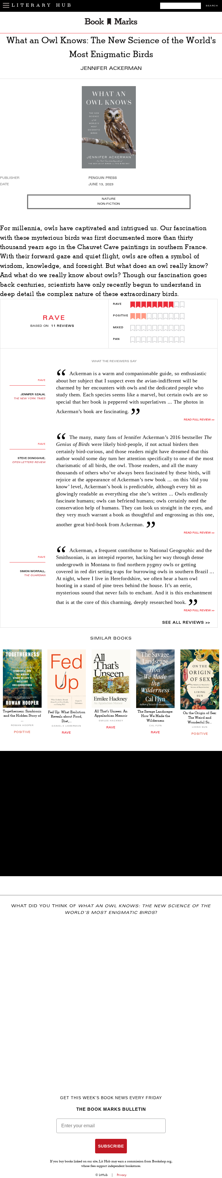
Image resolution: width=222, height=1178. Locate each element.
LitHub (103, 1174)
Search (212, 6)
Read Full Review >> (199, 533)
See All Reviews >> (186, 623)
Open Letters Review (28, 462)
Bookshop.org (161, 1162)
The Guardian (34, 575)
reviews (62, 326)
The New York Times (29, 398)
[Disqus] (111, 996)
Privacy (122, 1174)
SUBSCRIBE (111, 1146)
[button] (111, 813)
